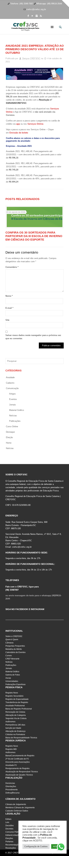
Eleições (9, 838)
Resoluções (10, 848)
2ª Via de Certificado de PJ (17, 759)
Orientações (10, 786)
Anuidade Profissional (15, 705)
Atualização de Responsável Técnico (21, 772)
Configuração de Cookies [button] (36, 846)
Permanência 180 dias (15, 725)
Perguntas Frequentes (15, 646)
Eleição (9, 437)
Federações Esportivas (15, 684)
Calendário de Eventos (15, 652)
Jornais (12, 404)
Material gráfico (16, 410)
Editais (8, 819)
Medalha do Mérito (13, 649)
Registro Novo (11, 693)
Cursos (8, 655)
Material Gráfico (12, 671)
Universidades (11, 681)
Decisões (9, 825)
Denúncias (10, 783)
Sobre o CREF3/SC (13, 636)
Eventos (13, 399)
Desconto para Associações (17, 762)
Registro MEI (11, 749)
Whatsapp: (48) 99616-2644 (49, 3)
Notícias (13, 415)
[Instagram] (36, 15)
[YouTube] (32, 15)
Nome (9, 296)
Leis (7, 822)
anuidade (10, 377)
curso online (12, 426)
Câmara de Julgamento (15, 804)
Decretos (9, 829)
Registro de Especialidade (17, 699)
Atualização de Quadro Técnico (19, 775)
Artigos (12, 394)
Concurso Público (13, 832)
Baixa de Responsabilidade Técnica (21, 738)
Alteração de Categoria (15, 715)
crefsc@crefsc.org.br (36, 9)
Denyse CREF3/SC (31, 58)
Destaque (10, 432)
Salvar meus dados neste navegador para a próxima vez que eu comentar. (33, 337)
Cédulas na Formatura (15, 734)
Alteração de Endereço (15, 731)
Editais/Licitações (13, 835)
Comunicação (12, 388)
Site (7, 320)
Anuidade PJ (11, 765)
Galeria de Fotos (12, 675)
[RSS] (41, 15)
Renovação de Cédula (15, 712)
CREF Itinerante (12, 659)
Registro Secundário (14, 696)
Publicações (15, 421)
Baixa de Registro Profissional (18, 709)
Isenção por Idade (13, 728)
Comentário (11, 267)
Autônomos (10, 721)
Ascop (8, 678)
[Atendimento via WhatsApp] (61, 847)
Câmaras (9, 643)
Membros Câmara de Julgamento (20, 807)
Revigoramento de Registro (17, 768)
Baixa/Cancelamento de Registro (19, 755)
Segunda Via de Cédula (15, 718)
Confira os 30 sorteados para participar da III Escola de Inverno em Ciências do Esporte (33, 236)
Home (8, 443)
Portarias (9, 841)
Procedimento (11, 789)
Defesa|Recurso (12, 793)
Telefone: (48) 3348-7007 (21, 3)
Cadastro (10, 383)
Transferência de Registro (16, 702)
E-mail (9, 308)
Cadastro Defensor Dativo (16, 811)
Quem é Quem (11, 639)
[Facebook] (28, 15)
